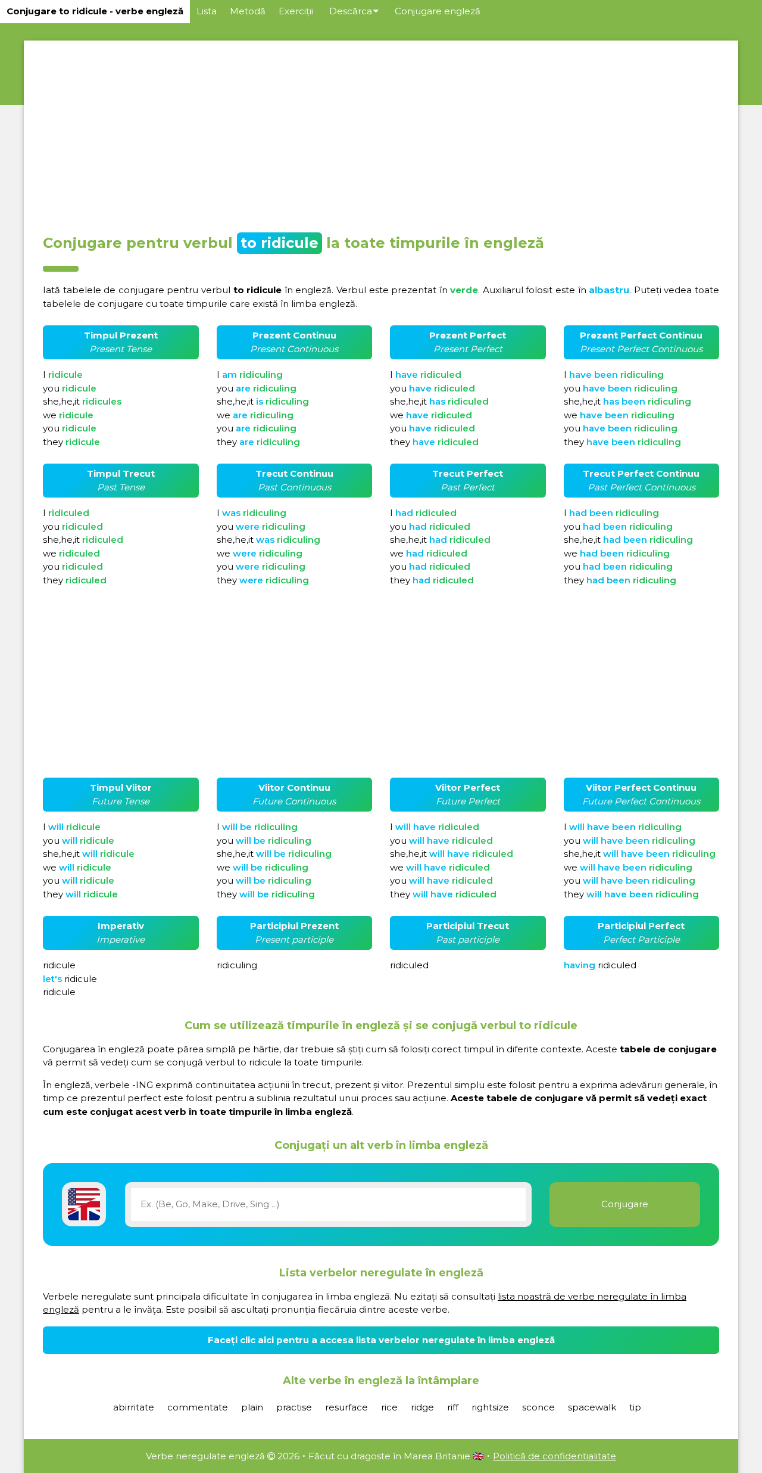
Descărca (350, 11)
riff (452, 1407)
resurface (346, 1407)
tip (635, 1407)
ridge (422, 1407)
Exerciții (296, 11)
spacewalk (592, 1407)
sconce (538, 1407)
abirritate (133, 1407)
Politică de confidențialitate (554, 1456)
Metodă (248, 11)
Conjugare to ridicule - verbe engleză (95, 11)
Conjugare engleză (437, 11)
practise (294, 1407)
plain (252, 1407)
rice (389, 1407)
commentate (197, 1407)
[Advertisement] (381, 133)
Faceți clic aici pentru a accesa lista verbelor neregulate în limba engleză (381, 1339)
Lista (206, 11)
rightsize (490, 1407)
